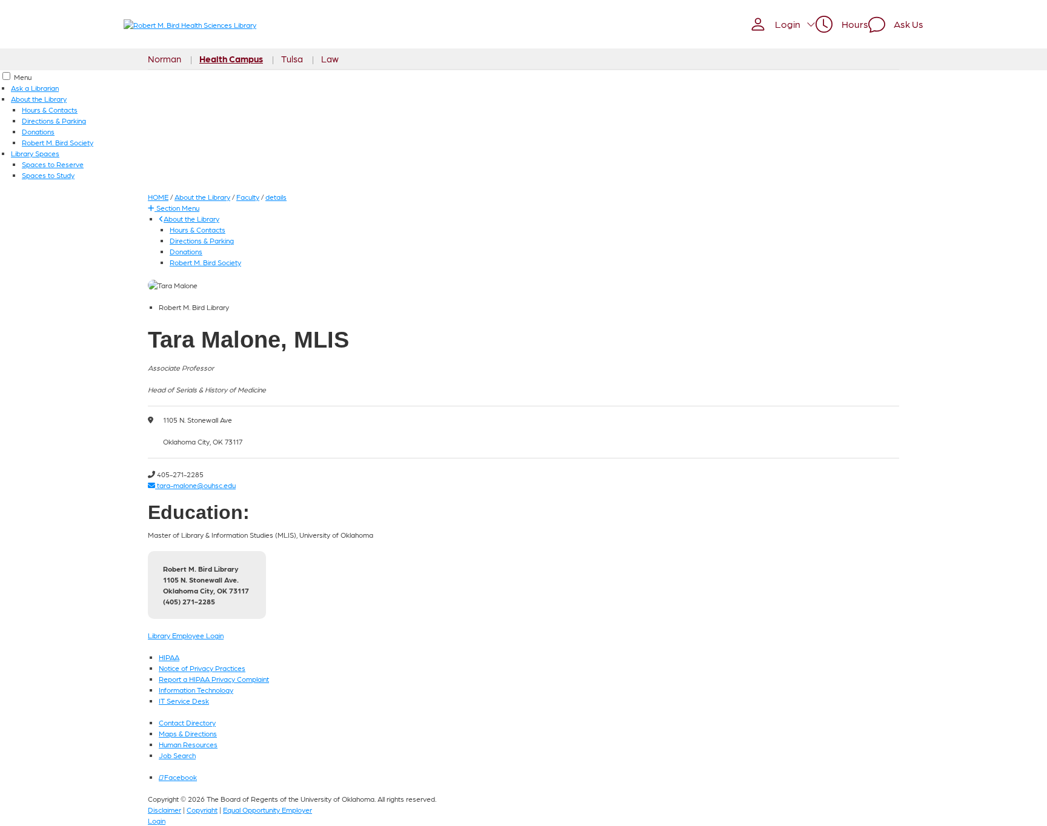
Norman (164, 58)
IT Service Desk (184, 700)
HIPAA (169, 657)
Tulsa (292, 58)
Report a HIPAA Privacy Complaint (214, 679)
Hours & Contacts (50, 109)
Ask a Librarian (35, 88)
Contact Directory (187, 722)
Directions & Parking (54, 120)
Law (330, 58)
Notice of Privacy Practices (202, 668)
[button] (783, 24)
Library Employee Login (186, 635)
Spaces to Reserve (53, 164)
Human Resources (188, 744)
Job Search (177, 755)
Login (156, 820)
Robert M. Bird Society (57, 142)
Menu (23, 77)
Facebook (179, 777)
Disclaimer (164, 809)
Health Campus (231, 58)
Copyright (202, 809)
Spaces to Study (48, 175)
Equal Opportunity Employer (267, 809)
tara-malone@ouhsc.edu (195, 485)
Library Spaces (35, 153)
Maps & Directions (188, 733)
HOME (158, 197)
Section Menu (177, 207)
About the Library (39, 98)
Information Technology (196, 690)
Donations (38, 131)
